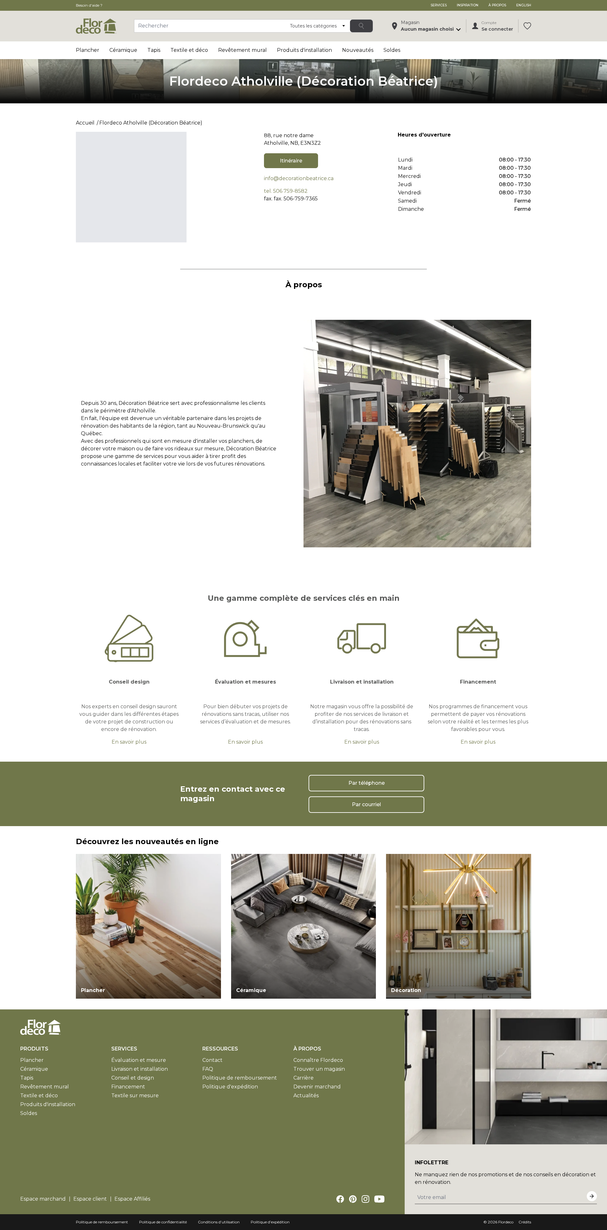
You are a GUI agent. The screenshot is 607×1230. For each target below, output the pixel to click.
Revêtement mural (242, 50)
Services (439, 5)
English (523, 5)
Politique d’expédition (270, 1222)
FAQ (207, 1069)
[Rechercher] (361, 26)
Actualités (306, 1096)
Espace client (90, 1199)
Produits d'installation (304, 50)
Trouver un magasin (319, 1069)
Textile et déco (189, 50)
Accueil (85, 123)
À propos (497, 5)
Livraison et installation (139, 1069)
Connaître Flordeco (318, 1060)
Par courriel (366, 804)
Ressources (220, 1049)
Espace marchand (43, 1199)
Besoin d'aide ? (89, 5)
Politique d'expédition (230, 1087)
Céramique (123, 50)
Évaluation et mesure (138, 1060)
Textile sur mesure (135, 1096)
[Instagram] (365, 1199)
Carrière (303, 1078)
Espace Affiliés (132, 1199)
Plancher (87, 50)
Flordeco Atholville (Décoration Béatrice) (150, 123)
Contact (212, 1060)
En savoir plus (129, 742)
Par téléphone (366, 783)
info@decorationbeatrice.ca (299, 178)
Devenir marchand (317, 1087)
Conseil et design (132, 1078)
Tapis (153, 50)
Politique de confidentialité (163, 1222)
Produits (34, 1049)
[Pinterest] (353, 1199)
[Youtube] (379, 1199)
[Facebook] (340, 1199)
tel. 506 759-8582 (286, 191)
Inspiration (467, 5)
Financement (128, 1087)
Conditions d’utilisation (219, 1222)
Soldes (391, 50)
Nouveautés (357, 50)
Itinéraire (291, 161)
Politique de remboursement (239, 1078)
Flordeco (505, 1222)
